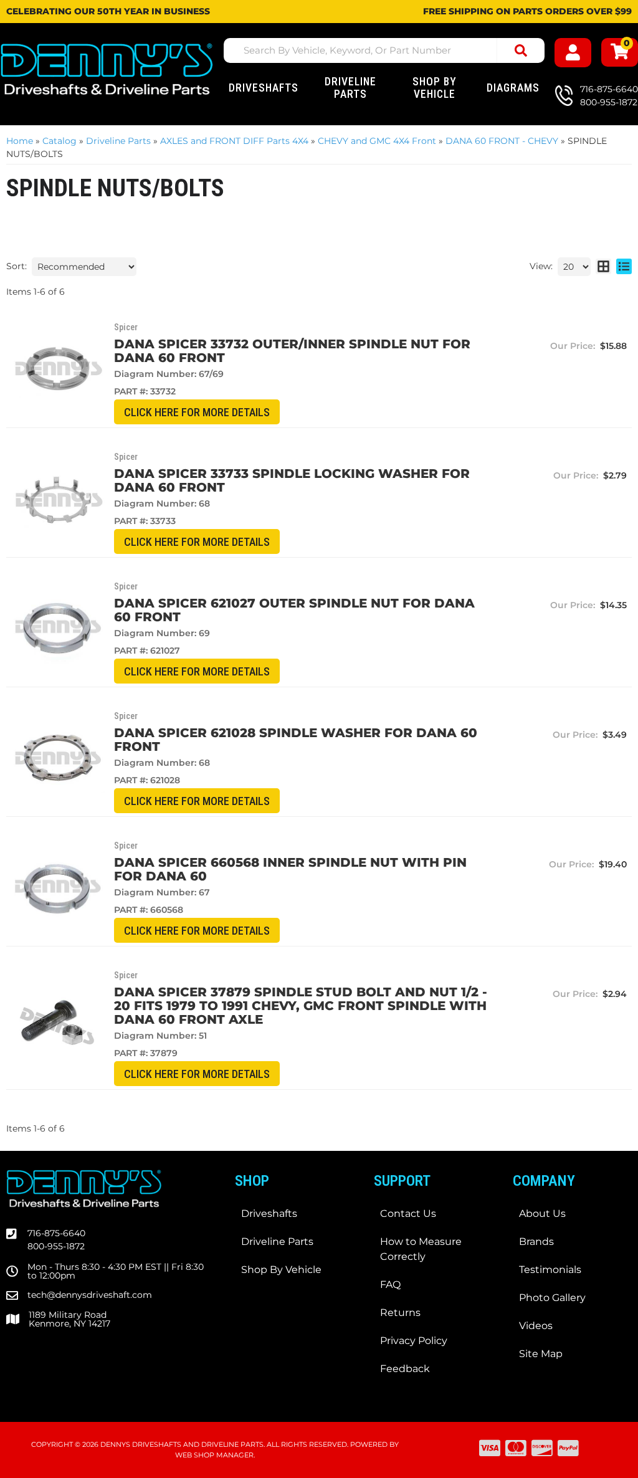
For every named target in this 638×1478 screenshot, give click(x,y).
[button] (384, 50)
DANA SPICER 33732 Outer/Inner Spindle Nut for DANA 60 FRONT (292, 350)
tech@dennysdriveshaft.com (89, 1294)
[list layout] (624, 266)
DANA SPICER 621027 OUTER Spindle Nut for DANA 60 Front (294, 610)
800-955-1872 (56, 1246)
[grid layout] (603, 266)
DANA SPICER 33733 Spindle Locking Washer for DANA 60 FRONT (292, 480)
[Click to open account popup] (573, 52)
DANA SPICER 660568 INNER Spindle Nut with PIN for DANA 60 (290, 869)
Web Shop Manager (214, 1455)
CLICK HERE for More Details (197, 412)
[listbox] (84, 266)
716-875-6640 (56, 1233)
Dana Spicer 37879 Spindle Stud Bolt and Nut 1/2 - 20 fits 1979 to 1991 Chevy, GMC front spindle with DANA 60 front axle (300, 1006)
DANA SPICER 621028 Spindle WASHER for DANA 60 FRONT (295, 739)
